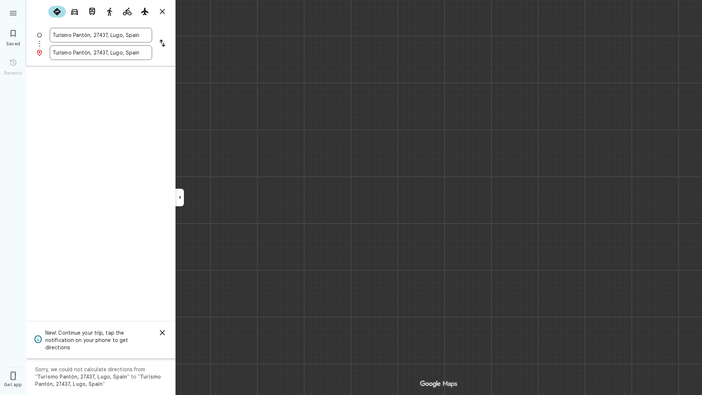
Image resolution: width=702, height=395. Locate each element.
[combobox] (101, 35)
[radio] (57, 11)
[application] (351, 197)
